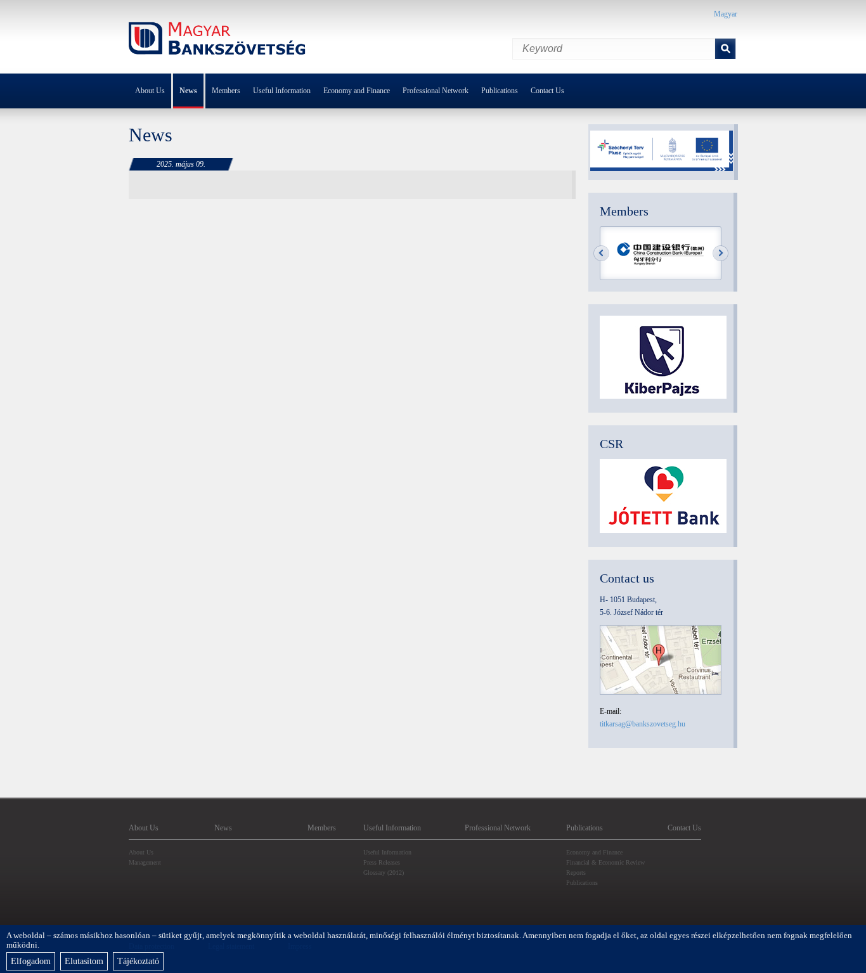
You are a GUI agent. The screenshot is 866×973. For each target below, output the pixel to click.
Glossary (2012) (383, 872)
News (188, 90)
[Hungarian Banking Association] (217, 40)
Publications (499, 90)
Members (226, 90)
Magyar (725, 14)
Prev (601, 253)
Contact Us (547, 90)
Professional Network (436, 90)
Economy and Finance (356, 90)
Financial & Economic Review (605, 862)
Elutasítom (84, 961)
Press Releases (381, 862)
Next (720, 253)
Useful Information (282, 90)
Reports (576, 872)
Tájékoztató (138, 961)
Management (145, 862)
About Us (150, 90)
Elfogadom (31, 961)
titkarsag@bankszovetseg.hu (642, 723)
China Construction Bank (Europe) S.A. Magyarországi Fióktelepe (661, 254)
